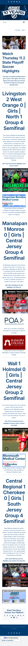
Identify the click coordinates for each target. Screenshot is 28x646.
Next (23, 30)
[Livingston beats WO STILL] (14, 42)
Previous (17, 30)
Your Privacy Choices (12, 638)
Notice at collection (7, 640)
